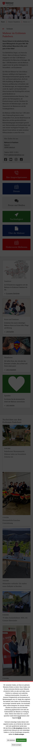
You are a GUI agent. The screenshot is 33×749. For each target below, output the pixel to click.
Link (19, 718)
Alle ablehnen (11, 740)
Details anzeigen (17, 745)
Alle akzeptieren (22, 740)
